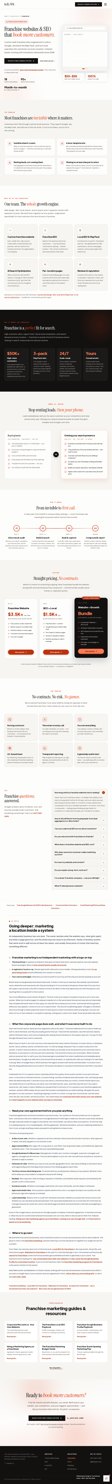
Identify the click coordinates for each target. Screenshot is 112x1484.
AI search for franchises (79, 1286)
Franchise (71, 1458)
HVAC (69, 1462)
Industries (14, 16)
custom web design (44, 295)
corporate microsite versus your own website (82, 1097)
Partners (82, 1479)
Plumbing (70, 1465)
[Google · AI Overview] (85, 68)
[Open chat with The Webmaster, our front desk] (106, 1478)
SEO (54, 295)
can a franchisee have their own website (50, 1259)
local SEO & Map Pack (65, 295)
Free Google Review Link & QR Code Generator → (35, 905)
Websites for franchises (35, 1252)
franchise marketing (33, 1241)
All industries (71, 1469)
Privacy (100, 1479)
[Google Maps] (87, 68)
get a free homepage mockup (31, 70)
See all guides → (56, 1368)
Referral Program (91, 1479)
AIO (46, 1469)
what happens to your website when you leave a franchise (37, 1100)
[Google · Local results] (82, 68)
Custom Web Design (52, 1458)
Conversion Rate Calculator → (67, 905)
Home (6, 16)
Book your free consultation (45, 1418)
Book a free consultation (20, 61)
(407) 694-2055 (19, 1277)
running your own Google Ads (72, 1219)
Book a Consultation (87, 4)
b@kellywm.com (95, 1462)
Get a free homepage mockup (52, 1424)
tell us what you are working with (80, 1274)
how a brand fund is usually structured (50, 965)
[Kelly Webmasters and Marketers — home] (10, 4)
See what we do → (47, 61)
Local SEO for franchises (63, 1249)
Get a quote (19, 652)
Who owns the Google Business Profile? (55, 1289)
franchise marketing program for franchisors (83, 1262)
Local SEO (48, 1465)
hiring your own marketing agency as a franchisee (37, 1219)
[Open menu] (105, 4)
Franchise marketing (17, 1286)
